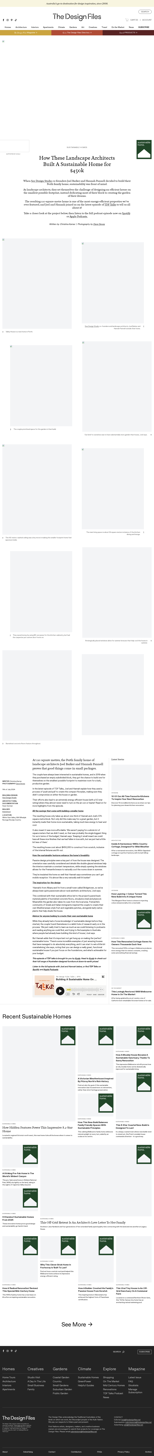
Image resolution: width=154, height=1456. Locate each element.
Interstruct (6, 812)
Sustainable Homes (88, 1377)
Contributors (76, 1452)
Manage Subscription (135, 1391)
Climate (61, 27)
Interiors (35, 27)
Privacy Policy (124, 1452)
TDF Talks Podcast (113, 1393)
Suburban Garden (62, 1389)
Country (57, 1381)
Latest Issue (134, 1377)
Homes (8, 27)
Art (82, 27)
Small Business (36, 1385)
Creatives (93, 27)
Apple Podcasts (51, 969)
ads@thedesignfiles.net (133, 1425)
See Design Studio (41, 181)
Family (31, 1389)
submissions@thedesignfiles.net (84, 1431)
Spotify (126, 213)
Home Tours (8, 1377)
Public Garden (60, 1393)
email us (19, 1425)
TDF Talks (110, 204)
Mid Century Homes (114, 1385)
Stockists (133, 1385)
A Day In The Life (37, 1381)
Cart (134, 20)
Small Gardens (60, 1385)
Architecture (21, 27)
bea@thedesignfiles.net (131, 1420)
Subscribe (143, 27)
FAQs (99, 1452)
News (131, 27)
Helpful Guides (86, 1385)
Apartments (48, 27)
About (5, 1452)
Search (145, 12)
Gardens (73, 27)
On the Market (118, 27)
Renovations (109, 1389)
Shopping (108, 1377)
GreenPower (84, 1381)
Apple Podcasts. (79, 216)
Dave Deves (99, 224)
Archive (148, 1452)
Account (147, 20)
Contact (51, 1452)
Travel (104, 27)
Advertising (28, 1452)
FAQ (130, 1381)
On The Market (111, 1381)
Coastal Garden (61, 1377)
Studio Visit (34, 1377)
